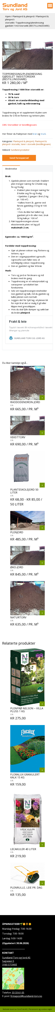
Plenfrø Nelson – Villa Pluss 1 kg (26, 710)
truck (43, 133)
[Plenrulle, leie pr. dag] (42, 883)
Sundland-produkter (20, 150)
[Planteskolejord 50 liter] (42, 485)
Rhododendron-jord (25, 402)
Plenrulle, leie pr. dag (26, 887)
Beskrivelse (11, 168)
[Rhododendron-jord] (42, 397)
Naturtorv (18, 617)
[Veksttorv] (27, 55)
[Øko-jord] (42, 562)
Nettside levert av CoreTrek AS (15, 1009)
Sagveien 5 (8, 961)
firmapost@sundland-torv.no (26, 996)
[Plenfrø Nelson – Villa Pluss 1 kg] (42, 703)
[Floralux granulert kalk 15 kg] (42, 770)
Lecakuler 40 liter (23, 849)
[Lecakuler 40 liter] (42, 844)
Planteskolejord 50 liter (24, 491)
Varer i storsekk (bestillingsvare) (36, 144)
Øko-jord (16, 567)
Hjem (8, 16)
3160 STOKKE (9, 964)
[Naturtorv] (42, 612)
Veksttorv (17, 437)
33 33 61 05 (18, 992)
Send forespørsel (19, 157)
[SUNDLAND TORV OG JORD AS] (14, 7)
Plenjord (16, 532)
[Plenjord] (42, 527)
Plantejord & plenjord (23, 16)
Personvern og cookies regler (40, 1009)
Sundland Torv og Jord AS (16, 957)
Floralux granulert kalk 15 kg (25, 776)
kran (35, 133)
